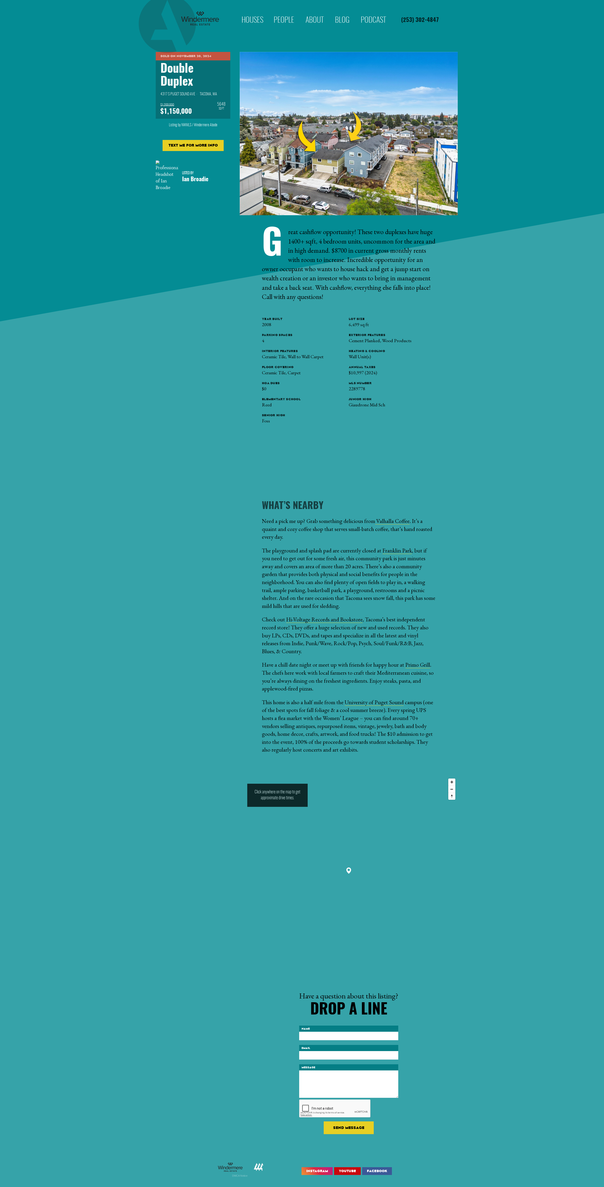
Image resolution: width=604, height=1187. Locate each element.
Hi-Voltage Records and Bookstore (324, 619)
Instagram (317, 1171)
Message (308, 1067)
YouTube (347, 1171)
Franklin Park (397, 550)
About (315, 12)
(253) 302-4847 (420, 20)
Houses (252, 12)
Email (306, 1048)
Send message (348, 1128)
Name (306, 1028)
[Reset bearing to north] (451, 796)
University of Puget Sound (374, 702)
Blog (342, 12)
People (284, 12)
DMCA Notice (239, 1175)
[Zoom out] (451, 789)
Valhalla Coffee (392, 521)
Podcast (373, 12)
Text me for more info (193, 145)
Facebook (377, 1171)
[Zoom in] (451, 782)
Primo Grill (417, 664)
